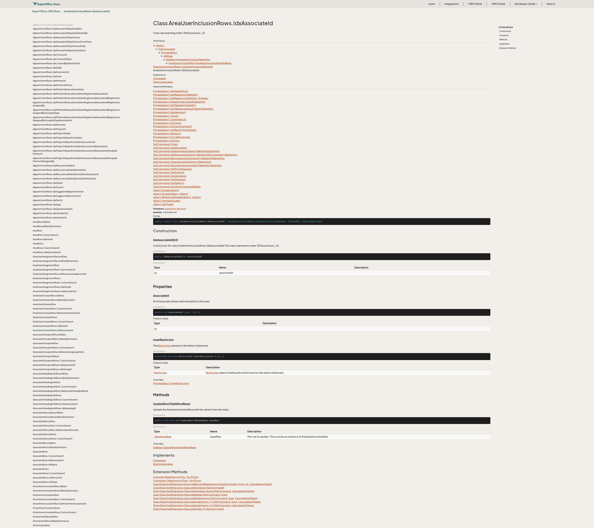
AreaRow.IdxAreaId (43, 239)
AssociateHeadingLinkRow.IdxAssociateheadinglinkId (60, 391)
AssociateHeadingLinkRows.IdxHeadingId (54, 408)
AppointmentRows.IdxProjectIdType (52, 133)
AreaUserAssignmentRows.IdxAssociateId (54, 291)
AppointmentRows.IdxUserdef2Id (50, 213)
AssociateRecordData (44, 443)
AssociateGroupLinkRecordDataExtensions (55, 339)
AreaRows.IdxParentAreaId (47, 252)
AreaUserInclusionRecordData (48, 295)
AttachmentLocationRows (46, 508)
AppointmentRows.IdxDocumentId (51, 72)
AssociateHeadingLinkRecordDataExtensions (56, 378)
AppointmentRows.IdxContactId (50, 54)
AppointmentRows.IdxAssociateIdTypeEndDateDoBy (60, 33)
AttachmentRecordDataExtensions (51, 521)
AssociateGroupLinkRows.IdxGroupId (52, 369)
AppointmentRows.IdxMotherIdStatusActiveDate (58, 89)
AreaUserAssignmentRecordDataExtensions (55, 261)
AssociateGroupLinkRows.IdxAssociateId (54, 365)
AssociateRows (41, 469)
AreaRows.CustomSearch (46, 248)
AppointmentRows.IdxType (47, 204)
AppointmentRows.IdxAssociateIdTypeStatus (56, 37)
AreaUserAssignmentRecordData (50, 256)
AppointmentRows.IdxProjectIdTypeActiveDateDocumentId (64, 142)
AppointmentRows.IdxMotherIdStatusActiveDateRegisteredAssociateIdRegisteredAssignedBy (76, 104)
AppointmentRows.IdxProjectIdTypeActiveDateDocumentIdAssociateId (70, 146)
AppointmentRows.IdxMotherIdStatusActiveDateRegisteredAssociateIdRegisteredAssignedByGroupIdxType (76, 111)
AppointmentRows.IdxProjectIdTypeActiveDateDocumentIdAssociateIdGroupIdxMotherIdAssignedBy (75, 160)
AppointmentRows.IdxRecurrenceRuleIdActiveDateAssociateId (65, 174)
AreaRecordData (41, 222)
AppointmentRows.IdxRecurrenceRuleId (54, 165)
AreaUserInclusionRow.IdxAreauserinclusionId (56, 313)
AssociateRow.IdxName (45, 464)
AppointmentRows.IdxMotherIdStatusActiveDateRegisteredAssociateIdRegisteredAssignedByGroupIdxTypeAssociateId (76, 119)
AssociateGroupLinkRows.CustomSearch (54, 360)
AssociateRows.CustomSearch (49, 473)
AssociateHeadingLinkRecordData (50, 373)
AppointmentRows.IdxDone (47, 76)
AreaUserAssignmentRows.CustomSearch (55, 282)
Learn (431, 3)
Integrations (452, 3)
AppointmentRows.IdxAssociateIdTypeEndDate (57, 28)
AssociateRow (40, 451)
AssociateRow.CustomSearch (48, 456)
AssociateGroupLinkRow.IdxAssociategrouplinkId (58, 352)
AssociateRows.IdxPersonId (47, 477)
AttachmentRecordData (45, 516)
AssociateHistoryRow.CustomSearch (52, 425)
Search (551, 3)
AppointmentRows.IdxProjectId (49, 129)
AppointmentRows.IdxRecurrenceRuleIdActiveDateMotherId (64, 178)
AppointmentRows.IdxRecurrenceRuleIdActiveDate (59, 170)
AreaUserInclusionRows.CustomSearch (53, 321)
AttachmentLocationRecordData (50, 486)
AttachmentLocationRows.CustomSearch (54, 512)
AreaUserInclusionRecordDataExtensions (54, 300)
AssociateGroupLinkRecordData (49, 334)
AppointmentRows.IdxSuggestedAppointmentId (58, 191)
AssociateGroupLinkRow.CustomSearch (53, 347)
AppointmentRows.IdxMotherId (49, 80)
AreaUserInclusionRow (44, 304)
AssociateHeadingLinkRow (46, 382)
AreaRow (37, 230)
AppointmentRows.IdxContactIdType (52, 59)
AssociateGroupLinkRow (45, 343)
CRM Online (475, 3)
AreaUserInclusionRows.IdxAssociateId (87, 11)
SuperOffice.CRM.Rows (46, 11)
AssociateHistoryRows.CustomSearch (52, 438)
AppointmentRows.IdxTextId (47, 200)
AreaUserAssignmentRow (46, 265)
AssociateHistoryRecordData (48, 412)
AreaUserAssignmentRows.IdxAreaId (52, 287)
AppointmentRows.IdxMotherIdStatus (52, 85)
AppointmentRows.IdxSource (48, 187)
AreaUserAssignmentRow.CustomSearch (54, 269)
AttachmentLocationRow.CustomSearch (54, 499)
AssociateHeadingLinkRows (47, 395)
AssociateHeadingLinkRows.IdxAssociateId (55, 404)
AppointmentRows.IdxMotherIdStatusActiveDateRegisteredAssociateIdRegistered (76, 98)
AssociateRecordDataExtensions (50, 447)
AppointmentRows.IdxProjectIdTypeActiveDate (57, 137)
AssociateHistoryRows (44, 434)
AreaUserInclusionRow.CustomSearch (52, 308)
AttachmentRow (41, 525)
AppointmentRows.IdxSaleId (47, 183)
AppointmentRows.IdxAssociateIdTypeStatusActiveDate (62, 41)
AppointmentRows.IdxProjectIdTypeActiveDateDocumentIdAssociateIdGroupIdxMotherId (75, 152)
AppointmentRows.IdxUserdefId (50, 217)
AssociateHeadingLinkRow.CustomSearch (54, 386)
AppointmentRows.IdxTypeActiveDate (53, 209)
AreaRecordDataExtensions (47, 226)
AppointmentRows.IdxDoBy (47, 67)
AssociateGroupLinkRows (46, 356)
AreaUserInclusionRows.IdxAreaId (50, 326)
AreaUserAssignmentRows (46, 278)
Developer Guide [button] (525, 3)
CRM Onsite (498, 3)
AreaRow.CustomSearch (45, 235)
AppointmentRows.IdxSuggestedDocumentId (57, 196)
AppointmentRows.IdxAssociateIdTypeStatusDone (59, 50)
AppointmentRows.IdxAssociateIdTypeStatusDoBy (59, 46)
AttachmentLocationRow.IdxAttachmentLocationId (59, 503)
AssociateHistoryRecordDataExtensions (53, 417)
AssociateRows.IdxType (45, 482)
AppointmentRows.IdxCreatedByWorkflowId (56, 63)
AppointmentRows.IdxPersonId (49, 124)
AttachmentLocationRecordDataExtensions (55, 490)
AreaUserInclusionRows (45, 317)
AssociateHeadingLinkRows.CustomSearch (55, 399)
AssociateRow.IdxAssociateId (48, 460)
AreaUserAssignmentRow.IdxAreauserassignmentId (59, 274)
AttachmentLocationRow (46, 495)
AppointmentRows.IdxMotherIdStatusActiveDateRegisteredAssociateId (70, 93)
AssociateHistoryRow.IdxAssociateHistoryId (55, 430)
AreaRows (38, 243)
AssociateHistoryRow (44, 421)
